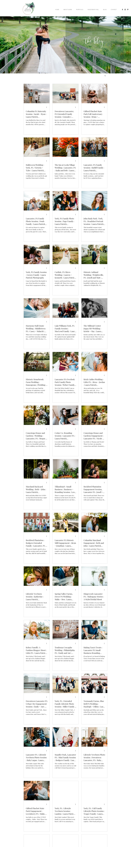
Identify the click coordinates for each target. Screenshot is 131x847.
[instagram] (125, 9)
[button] (95, 51)
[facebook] (122, 9)
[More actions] (47, 107)
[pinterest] (128, 9)
